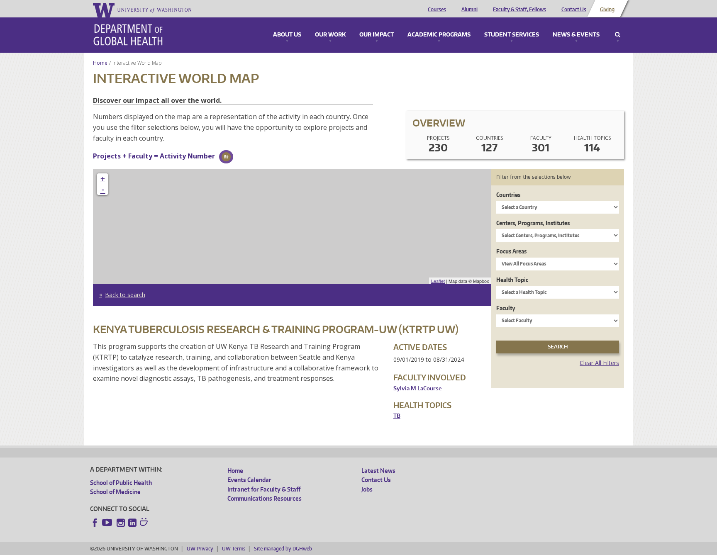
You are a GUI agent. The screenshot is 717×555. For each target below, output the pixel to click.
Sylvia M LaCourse (417, 388)
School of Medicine (115, 491)
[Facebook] (95, 523)
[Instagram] (121, 523)
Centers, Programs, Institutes (533, 222)
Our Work (330, 35)
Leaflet (438, 281)
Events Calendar (249, 479)
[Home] (128, 34)
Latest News (378, 470)
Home (100, 62)
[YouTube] (108, 523)
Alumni (469, 9)
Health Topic (512, 279)
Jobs (367, 489)
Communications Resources (264, 498)
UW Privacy (200, 548)
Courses (437, 9)
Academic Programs (439, 35)
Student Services (511, 35)
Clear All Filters (599, 363)
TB (396, 416)
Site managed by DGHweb (283, 548)
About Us (287, 35)
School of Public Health (121, 482)
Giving (607, 9)
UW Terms (233, 548)
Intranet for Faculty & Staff (263, 489)
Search (617, 35)
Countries (508, 194)
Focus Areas (511, 251)
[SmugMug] (145, 523)
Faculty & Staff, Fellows (519, 9)
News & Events (576, 35)
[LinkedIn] (132, 523)
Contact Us (573, 9)
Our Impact (376, 35)
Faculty (505, 308)
